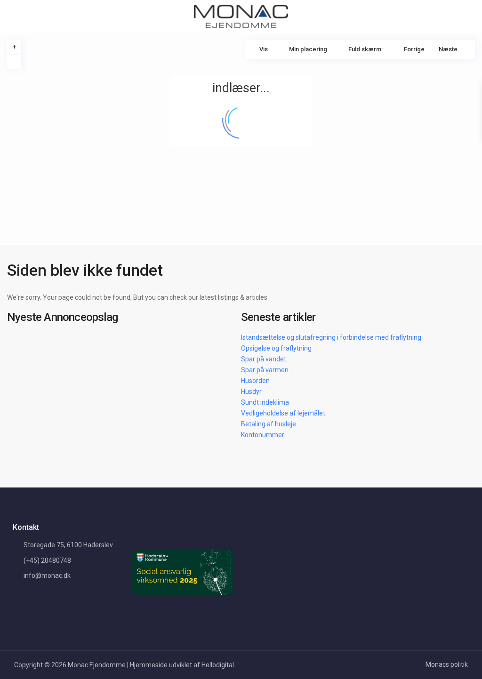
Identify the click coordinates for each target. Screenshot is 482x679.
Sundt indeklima (265, 402)
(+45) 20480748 (47, 560)
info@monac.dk (47, 575)
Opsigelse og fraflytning (276, 348)
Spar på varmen (265, 370)
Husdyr (251, 391)
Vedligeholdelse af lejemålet (283, 413)
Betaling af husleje (268, 424)
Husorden (255, 380)
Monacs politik (447, 664)
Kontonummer (262, 435)
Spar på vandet (263, 359)
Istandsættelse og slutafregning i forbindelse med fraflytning (331, 337)
